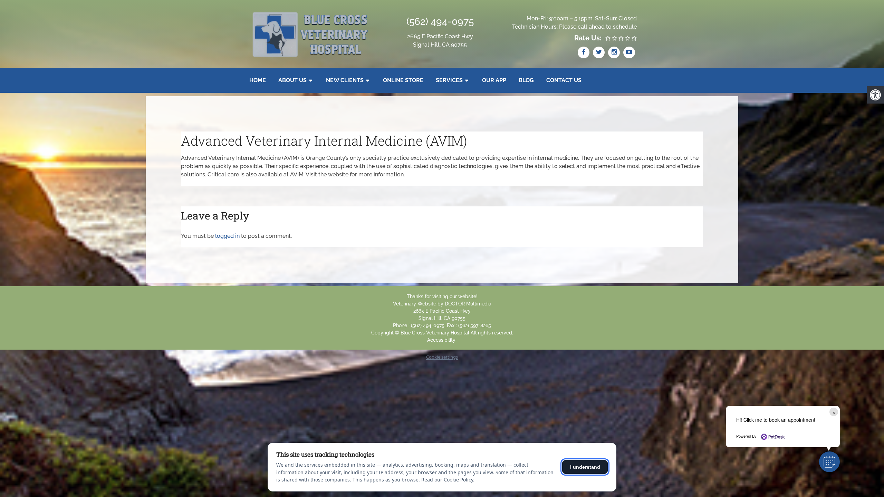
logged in (227, 236)
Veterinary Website (414, 303)
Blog (526, 80)
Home (257, 80)
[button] (829, 461)
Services (449, 80)
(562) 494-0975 (440, 21)
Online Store (403, 80)
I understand (585, 467)
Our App (494, 80)
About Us (292, 80)
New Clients (345, 80)
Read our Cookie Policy (447, 479)
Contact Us (564, 80)
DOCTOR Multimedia (468, 303)
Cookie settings (442, 357)
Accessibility (441, 340)
